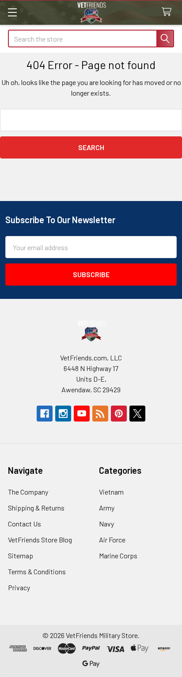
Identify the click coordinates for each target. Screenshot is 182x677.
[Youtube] (82, 414)
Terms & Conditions (37, 571)
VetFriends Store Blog (40, 539)
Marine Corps (118, 555)
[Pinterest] (119, 414)
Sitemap (20, 555)
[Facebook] (45, 414)
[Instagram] (63, 414)
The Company (28, 491)
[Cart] (168, 12)
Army (106, 507)
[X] (137, 414)
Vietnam (111, 491)
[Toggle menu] (12, 12)
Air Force (112, 539)
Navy (106, 523)
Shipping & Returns (36, 507)
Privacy (19, 587)
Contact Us (24, 523)
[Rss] (100, 414)
